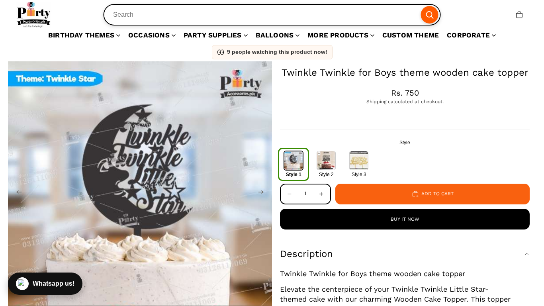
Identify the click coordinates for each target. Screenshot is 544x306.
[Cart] (519, 15)
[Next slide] (263, 193)
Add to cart (437, 193)
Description (306, 253)
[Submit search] (429, 15)
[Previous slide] (16, 193)
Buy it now (405, 219)
